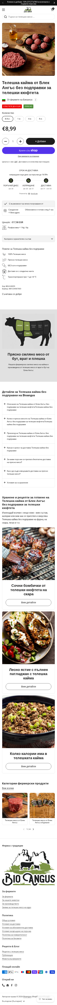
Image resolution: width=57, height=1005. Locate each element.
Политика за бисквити (11, 938)
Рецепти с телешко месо (13, 951)
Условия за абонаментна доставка (17, 927)
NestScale (34, 193)
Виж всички (8, 788)
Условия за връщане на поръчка (16, 931)
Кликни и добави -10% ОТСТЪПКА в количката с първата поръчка (28, 3)
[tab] (14, 212)
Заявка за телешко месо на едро (16, 907)
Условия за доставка (11, 924)
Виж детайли (28, 602)
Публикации (7, 955)
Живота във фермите (11, 959)
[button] (52, 9)
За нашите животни (10, 900)
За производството (10, 904)
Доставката (23, 162)
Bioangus (27, 996)
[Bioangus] (28, 9)
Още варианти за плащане (28, 156)
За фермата (7, 896)
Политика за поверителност (14, 935)
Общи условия (8, 920)
